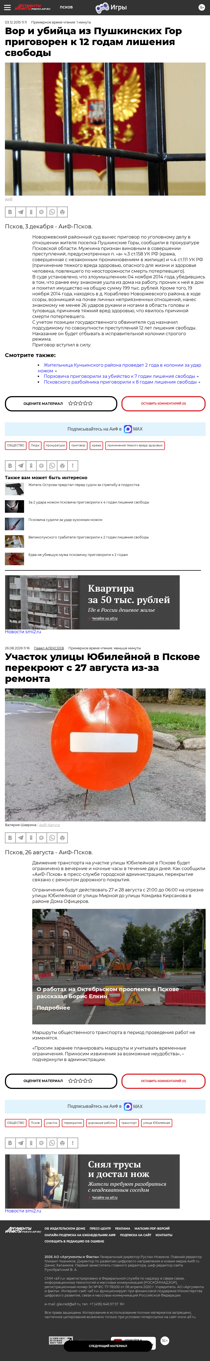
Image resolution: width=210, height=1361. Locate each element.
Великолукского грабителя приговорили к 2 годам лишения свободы (88, 537)
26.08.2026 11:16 (17, 648)
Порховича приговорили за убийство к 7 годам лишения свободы (119, 376)
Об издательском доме (65, 1228)
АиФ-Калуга (49, 825)
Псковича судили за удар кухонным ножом (65, 520)
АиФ (9, 199)
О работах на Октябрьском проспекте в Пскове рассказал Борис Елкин (108, 993)
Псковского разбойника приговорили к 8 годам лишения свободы (120, 382)
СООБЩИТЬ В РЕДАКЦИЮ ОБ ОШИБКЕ (74, 1241)
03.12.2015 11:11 (16, 22)
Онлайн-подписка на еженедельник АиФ (80, 1235)
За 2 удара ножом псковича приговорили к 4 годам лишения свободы (88, 502)
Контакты (164, 1235)
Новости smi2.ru (23, 631)
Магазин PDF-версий (152, 1228)
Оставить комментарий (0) (163, 403)
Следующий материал (108, 1346)
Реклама (122, 1228)
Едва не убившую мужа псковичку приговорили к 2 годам (78, 555)
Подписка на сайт (135, 1235)
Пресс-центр (100, 1228)
